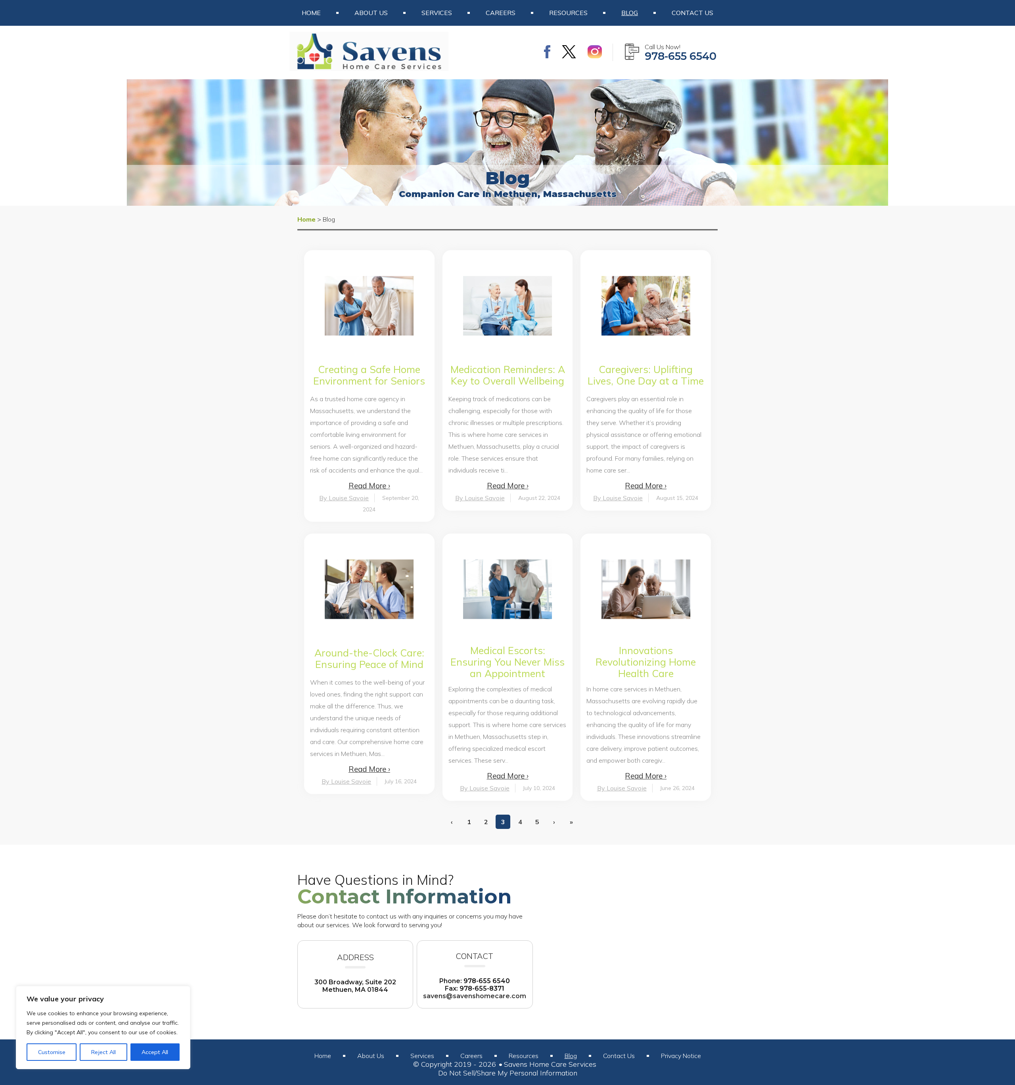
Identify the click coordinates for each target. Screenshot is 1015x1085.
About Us (371, 13)
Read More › (369, 485)
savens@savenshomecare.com (474, 996)
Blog (629, 13)
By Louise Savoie (344, 498)
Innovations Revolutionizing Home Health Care (646, 662)
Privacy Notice (681, 1056)
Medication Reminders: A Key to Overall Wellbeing (507, 375)
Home (311, 13)
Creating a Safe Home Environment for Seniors (369, 375)
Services (436, 13)
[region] (103, 1027)
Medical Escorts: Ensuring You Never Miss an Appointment (507, 662)
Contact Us (692, 13)
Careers (500, 13)
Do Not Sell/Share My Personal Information (507, 1072)
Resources (568, 13)
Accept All (155, 1052)
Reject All (103, 1052)
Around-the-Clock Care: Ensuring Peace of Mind (369, 658)
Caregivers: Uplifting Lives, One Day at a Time (646, 375)
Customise (51, 1052)
